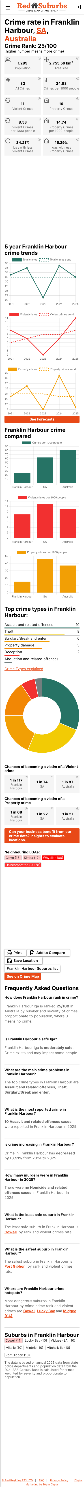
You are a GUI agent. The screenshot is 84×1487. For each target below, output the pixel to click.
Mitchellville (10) (58, 1347)
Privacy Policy (59, 1480)
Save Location (25, 960)
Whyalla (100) (53, 858)
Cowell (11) (14, 1340)
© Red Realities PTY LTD (17, 1480)
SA (41, 30)
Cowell (10, 1232)
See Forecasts (42, 419)
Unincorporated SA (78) (23, 865)
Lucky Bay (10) (36, 1340)
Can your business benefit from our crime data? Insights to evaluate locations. (40, 835)
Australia (20, 38)
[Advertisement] (42, 201)
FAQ (41, 1480)
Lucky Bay (46, 1311)
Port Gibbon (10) (18, 1355)
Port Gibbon (15, 1266)
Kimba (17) (32, 858)
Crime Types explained (23, 669)
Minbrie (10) (34, 1347)
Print (17, 952)
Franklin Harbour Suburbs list (32, 968)
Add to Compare (50, 952)
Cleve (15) (13, 858)
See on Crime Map (23, 976)
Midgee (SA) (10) (62, 1340)
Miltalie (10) (14, 1347)
